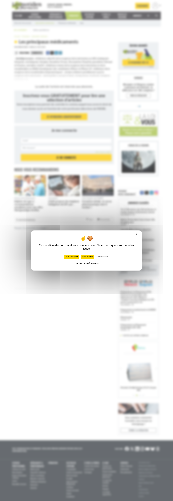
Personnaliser (103, 257)
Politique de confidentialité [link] (86, 263)
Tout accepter (71, 257)
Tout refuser (87, 257)
